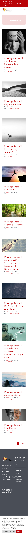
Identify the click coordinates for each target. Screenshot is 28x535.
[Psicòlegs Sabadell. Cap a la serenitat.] (14, 89)
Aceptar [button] (19, 531)
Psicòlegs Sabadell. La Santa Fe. (13, 188)
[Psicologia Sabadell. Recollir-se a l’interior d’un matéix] (14, 41)
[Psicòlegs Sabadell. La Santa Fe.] (14, 174)
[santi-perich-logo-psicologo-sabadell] (7, 458)
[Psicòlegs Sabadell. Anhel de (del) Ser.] (14, 379)
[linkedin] (17, 3)
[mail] (22, 3)
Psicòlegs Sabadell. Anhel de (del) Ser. (13, 393)
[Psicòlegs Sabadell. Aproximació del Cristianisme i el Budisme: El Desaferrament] (14, 245)
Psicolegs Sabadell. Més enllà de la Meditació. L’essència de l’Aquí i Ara (13, 351)
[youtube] (20, 3)
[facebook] (14, 3)
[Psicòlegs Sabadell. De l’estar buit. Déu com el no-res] (14, 291)
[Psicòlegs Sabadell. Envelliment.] (14, 415)
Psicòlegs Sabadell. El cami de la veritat (13, 223)
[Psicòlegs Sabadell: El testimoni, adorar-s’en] (14, 130)
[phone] (25, 3)
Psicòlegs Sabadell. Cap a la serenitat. (13, 103)
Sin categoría (17, 92)
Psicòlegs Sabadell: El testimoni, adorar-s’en (13, 149)
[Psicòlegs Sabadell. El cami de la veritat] (14, 210)
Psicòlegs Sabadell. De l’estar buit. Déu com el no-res (13, 306)
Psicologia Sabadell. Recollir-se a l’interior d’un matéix (13, 63)
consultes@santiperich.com (11, 477)
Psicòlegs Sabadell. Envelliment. (13, 427)
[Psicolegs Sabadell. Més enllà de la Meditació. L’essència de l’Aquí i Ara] (14, 332)
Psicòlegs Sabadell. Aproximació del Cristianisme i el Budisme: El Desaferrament (13, 262)
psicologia (14, 47)
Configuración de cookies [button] (9, 531)
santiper (7, 70)
